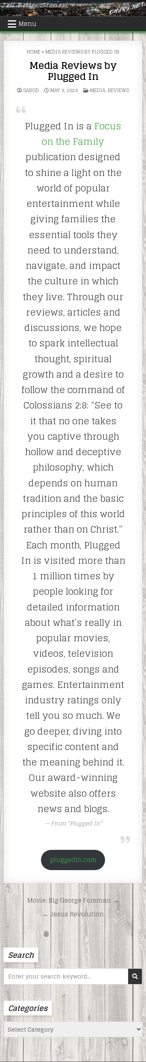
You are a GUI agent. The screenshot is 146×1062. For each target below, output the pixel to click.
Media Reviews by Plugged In (73, 71)
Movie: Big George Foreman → (73, 900)
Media (97, 90)
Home (34, 51)
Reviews (118, 90)
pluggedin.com (73, 859)
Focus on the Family (81, 134)
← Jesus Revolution (73, 914)
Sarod (31, 90)
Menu (27, 23)
